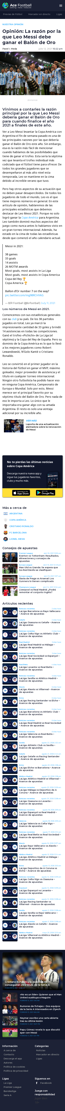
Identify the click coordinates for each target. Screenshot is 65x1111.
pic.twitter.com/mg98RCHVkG (24, 295)
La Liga (8, 1083)
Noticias (40, 1050)
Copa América (29, 217)
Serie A (7, 1095)
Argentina (15, 513)
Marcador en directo (39, 14)
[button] (61, 6)
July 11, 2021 (48, 303)
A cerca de (10, 1050)
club (14, 319)
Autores (8, 1062)
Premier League (12, 1087)
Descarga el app (13, 1058)
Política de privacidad (16, 1071)
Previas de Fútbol (12, 14)
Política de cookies (14, 1066)
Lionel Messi (17, 539)
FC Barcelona (18, 532)
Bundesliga (10, 1091)
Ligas (59, 14)
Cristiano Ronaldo (21, 526)
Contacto (9, 1054)
